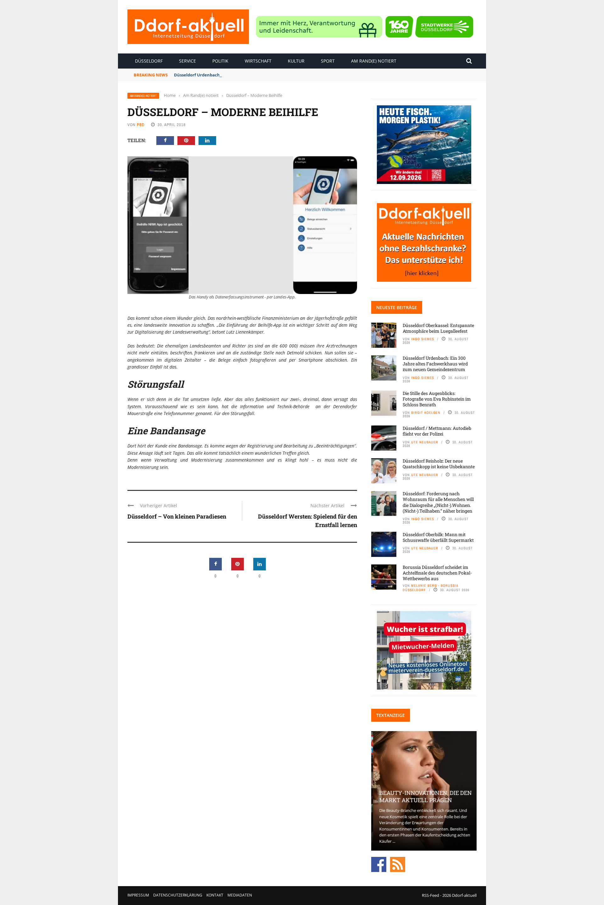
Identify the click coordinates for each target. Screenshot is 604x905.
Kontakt (214, 895)
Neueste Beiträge (396, 307)
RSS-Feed (430, 895)
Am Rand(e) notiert (373, 61)
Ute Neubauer (424, 442)
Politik (220, 61)
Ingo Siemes (422, 339)
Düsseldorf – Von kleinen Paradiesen (176, 516)
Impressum (138, 895)
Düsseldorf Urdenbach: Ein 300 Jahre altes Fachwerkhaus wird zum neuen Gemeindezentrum (435, 363)
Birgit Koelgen (425, 412)
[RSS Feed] (397, 864)
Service (187, 61)
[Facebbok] (378, 864)
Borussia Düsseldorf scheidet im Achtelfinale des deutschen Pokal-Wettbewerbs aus (437, 572)
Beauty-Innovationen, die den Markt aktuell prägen (424, 796)
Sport (328, 61)
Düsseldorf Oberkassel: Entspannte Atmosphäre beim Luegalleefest (438, 328)
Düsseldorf (149, 61)
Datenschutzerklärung (177, 895)
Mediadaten (239, 895)
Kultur (296, 61)
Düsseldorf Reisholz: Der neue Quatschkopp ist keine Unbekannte (439, 463)
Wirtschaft (258, 61)
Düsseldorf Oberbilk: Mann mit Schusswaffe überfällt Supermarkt (438, 537)
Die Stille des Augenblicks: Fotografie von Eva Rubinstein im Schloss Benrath (437, 399)
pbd (141, 124)
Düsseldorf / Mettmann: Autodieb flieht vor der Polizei (437, 431)
